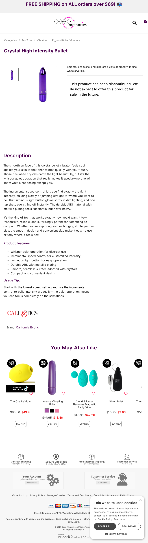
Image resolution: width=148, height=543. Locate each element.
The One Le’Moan (20, 401)
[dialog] (117, 517)
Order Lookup (19, 495)
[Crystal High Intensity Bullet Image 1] (42, 84)
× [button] (140, 500)
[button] (4, 24)
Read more (119, 519)
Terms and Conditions (79, 495)
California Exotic (27, 327)
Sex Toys (26, 40)
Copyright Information (106, 495)
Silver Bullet (116, 401)
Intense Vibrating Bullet (52, 403)
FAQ (122, 495)
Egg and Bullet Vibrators (66, 40)
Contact (131, 495)
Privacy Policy (37, 495)
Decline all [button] (129, 526)
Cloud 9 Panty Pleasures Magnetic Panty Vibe (84, 404)
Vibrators (42, 40)
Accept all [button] (105, 526)
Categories (10, 40)
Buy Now (20, 423)
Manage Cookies (56, 495)
